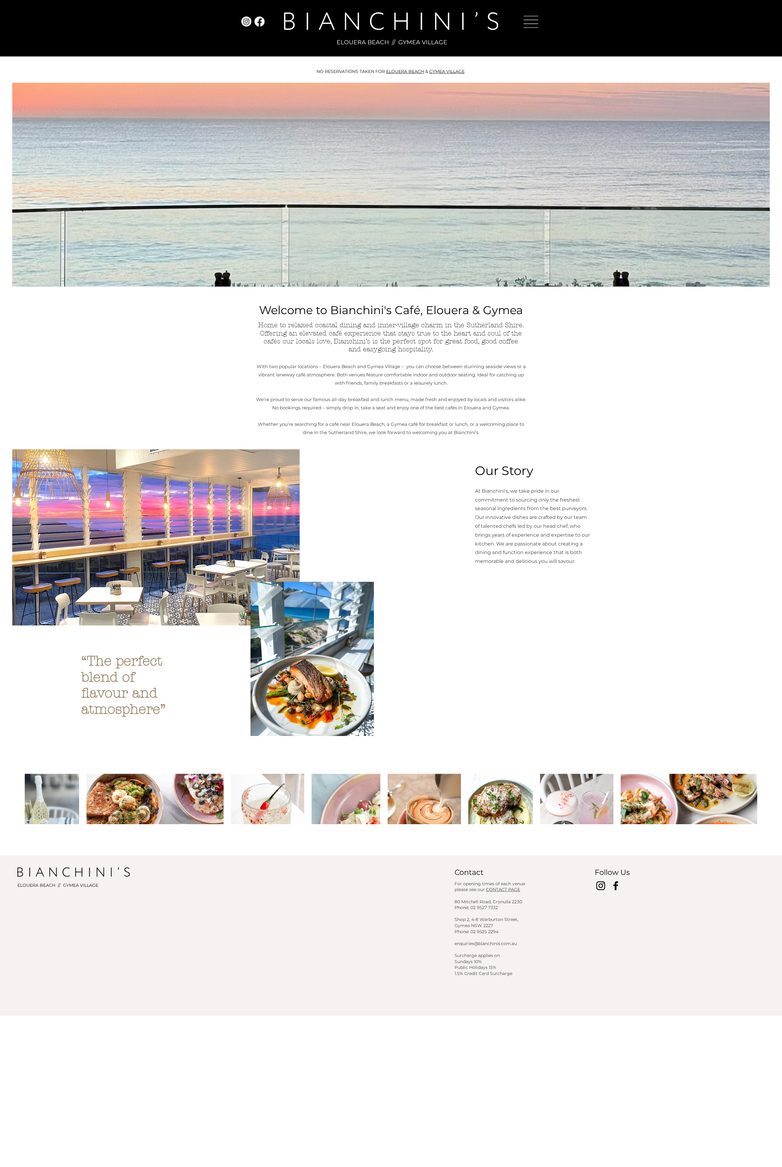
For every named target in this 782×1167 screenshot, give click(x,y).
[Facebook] (616, 886)
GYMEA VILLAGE (422, 42)
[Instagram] (601, 886)
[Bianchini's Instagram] (246, 21)
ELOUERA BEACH (363, 42)
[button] (531, 22)
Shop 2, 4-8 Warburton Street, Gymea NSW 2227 (486, 922)
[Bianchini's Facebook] (259, 21)
